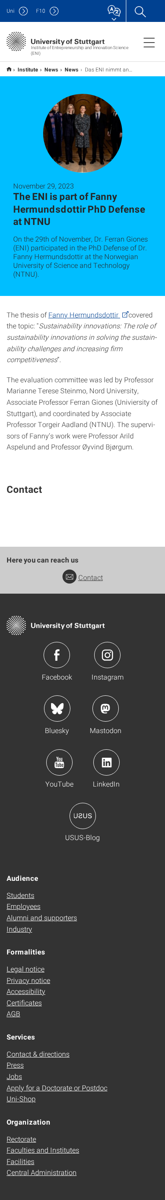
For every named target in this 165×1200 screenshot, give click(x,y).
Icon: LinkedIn (106, 762)
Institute (28, 69)
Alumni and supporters (42, 917)
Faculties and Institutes (43, 1149)
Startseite (9, 69)
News (51, 69)
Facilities (20, 1161)
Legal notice (25, 968)
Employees (23, 906)
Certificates (24, 1002)
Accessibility (26, 991)
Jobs (14, 1076)
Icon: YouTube (59, 762)
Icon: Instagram (107, 655)
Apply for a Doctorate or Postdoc (57, 1087)
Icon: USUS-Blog (83, 816)
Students (20, 895)
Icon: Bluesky (57, 708)
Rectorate (21, 1138)
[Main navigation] (149, 42)
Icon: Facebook (57, 655)
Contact (90, 577)
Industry (19, 928)
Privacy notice (28, 980)
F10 (40, 10)
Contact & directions (38, 1053)
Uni (11, 10)
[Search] (140, 11)
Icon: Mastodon (105, 708)
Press (15, 1064)
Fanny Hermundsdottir (84, 314)
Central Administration (42, 1172)
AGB (13, 1013)
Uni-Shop (21, 1098)
